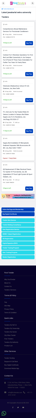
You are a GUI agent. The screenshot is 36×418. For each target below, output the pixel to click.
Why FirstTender (9, 279)
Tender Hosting (9, 358)
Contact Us (8, 286)
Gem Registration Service (11, 229)
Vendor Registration (9, 257)
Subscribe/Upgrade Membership (13, 210)
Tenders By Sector (10, 332)
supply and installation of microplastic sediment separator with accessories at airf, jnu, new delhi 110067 (16, 145)
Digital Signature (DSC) (10, 243)
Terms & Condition (10, 312)
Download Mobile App (11, 368)
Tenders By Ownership (11, 328)
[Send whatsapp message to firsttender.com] (3, 413)
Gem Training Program (10, 253)
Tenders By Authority (11, 342)
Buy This (29, 43)
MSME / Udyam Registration (12, 234)
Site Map (7, 306)
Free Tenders (8, 339)
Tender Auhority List (8, 9)
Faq (5, 302)
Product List (8, 346)
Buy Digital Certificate (10, 214)
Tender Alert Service (9, 220)
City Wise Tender (10, 335)
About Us (7, 283)
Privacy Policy (9, 309)
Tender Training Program (11, 248)
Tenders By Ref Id (10, 325)
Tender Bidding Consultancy (12, 225)
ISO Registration (8, 239)
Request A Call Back (11, 361)
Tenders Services (10, 290)
